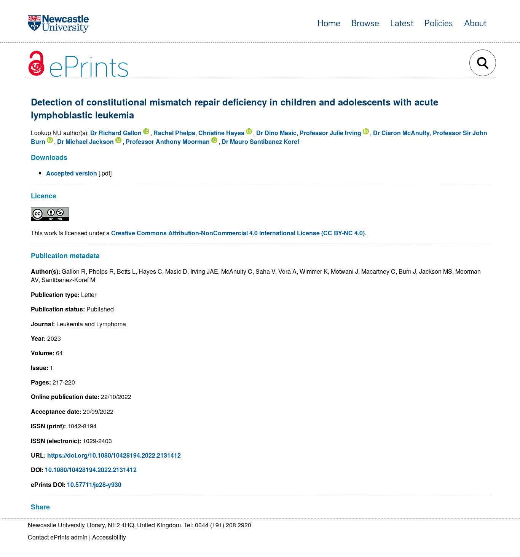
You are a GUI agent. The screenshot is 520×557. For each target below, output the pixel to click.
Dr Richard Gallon (116, 132)
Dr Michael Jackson (85, 141)
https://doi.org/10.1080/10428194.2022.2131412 (114, 455)
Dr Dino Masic (276, 132)
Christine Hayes (221, 132)
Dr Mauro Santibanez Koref (260, 141)
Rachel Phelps (174, 132)
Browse (365, 23)
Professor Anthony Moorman (168, 141)
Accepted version (71, 173)
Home (328, 23)
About (475, 23)
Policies (438, 23)
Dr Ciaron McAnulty (401, 132)
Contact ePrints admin (58, 537)
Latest (401, 23)
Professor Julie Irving (330, 132)
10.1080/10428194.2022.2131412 (91, 469)
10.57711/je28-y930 (94, 484)
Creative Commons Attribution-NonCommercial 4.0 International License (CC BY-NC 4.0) (238, 232)
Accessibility (109, 537)
